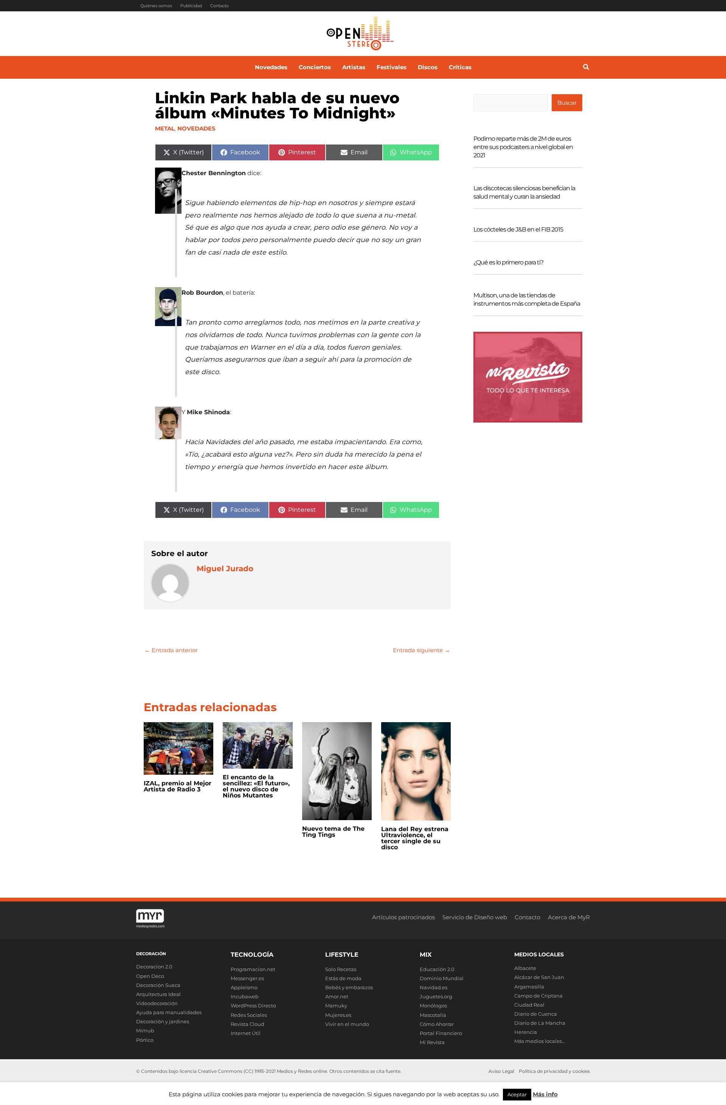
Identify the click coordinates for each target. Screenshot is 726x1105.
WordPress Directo (253, 1005)
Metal (165, 128)
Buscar (567, 102)
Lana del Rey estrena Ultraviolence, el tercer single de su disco (414, 838)
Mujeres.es (338, 1015)
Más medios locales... (539, 1041)
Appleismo (244, 987)
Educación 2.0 (437, 969)
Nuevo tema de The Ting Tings (333, 831)
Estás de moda (343, 978)
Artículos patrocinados (403, 917)
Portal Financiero (441, 1033)
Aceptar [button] (517, 1094)
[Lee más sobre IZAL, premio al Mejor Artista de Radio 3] (178, 747)
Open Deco (150, 976)
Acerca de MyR (569, 917)
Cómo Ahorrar (437, 1024)
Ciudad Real (529, 1005)
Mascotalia (433, 1015)
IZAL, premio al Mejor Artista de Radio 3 (177, 786)
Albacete (525, 968)
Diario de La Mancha (539, 1023)
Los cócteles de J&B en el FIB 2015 (518, 229)
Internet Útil (246, 1033)
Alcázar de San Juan (539, 977)
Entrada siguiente (421, 650)
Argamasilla (529, 987)
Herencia (525, 1032)
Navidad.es (433, 987)
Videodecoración (157, 1003)
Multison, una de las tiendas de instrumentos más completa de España (526, 299)
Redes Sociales (249, 1015)
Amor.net (336, 996)
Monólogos (433, 1005)
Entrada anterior (171, 650)
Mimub (145, 1030)
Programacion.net (253, 969)
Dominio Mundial (442, 978)
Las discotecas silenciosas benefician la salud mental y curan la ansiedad (524, 192)
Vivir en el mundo (347, 1024)
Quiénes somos (156, 5)
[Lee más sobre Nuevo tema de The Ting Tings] (337, 770)
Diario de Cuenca (535, 1014)
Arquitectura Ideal (158, 994)
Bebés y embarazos (349, 987)
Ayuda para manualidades (169, 1012)
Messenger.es (247, 978)
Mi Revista (432, 1042)
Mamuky (336, 1005)
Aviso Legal (501, 1071)
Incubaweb (245, 996)
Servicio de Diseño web (474, 917)
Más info (545, 1094)
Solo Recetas (340, 969)
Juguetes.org (436, 996)
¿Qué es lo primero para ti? (508, 262)
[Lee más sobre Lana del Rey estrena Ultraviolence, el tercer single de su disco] (416, 770)
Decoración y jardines (162, 1021)
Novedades (196, 128)
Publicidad (191, 5)
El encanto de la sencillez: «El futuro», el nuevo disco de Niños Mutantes (256, 786)
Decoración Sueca (158, 985)
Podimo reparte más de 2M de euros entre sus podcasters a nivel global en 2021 (523, 147)
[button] (586, 68)
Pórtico (145, 1040)
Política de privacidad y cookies (554, 1071)
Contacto (219, 5)
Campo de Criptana (538, 996)
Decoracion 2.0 (154, 967)
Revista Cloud (247, 1024)
